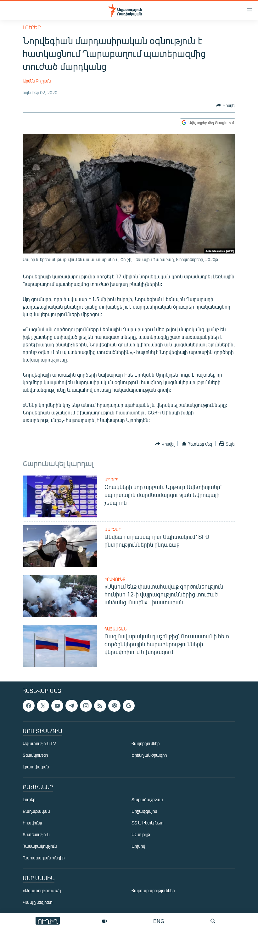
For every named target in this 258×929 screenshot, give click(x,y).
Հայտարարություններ (153, 890)
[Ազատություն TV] (104, 921)
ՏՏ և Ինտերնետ (148, 822)
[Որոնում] (213, 921)
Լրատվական (36, 766)
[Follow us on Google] (129, 706)
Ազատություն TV (39, 743)
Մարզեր (112, 529)
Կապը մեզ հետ (38, 902)
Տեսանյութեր (35, 755)
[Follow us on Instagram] (86, 706)
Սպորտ (111, 479)
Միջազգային (144, 811)
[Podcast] (114, 706)
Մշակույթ (141, 834)
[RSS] (100, 706)
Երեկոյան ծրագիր (149, 755)
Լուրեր (32, 27)
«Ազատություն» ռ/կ (42, 890)
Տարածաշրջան (147, 799)
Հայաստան (115, 628)
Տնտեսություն (36, 834)
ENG (158, 921)
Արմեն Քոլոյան (37, 80)
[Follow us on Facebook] (29, 706)
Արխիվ (138, 846)
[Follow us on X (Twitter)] (43, 706)
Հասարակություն (40, 846)
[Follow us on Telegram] (71, 706)
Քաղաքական (36, 811)
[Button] (225, 105)
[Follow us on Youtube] (57, 706)
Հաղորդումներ (146, 743)
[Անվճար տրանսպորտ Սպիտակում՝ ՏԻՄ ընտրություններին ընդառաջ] (60, 546)
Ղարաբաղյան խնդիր (43, 857)
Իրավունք (115, 579)
